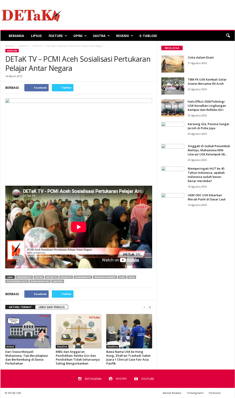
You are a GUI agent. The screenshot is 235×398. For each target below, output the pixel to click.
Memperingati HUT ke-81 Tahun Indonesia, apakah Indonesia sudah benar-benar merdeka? (206, 174)
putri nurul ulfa (17, 281)
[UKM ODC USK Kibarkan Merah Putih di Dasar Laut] (172, 201)
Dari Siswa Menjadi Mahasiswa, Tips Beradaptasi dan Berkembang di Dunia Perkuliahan (26, 357)
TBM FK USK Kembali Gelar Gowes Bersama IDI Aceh (207, 81)
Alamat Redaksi (172, 393)
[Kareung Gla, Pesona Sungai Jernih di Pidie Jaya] (172, 130)
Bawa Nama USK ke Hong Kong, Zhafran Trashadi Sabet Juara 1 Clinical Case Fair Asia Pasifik (128, 357)
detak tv (51, 277)
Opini (77, 36)
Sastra (99, 36)
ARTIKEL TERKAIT (20, 307)
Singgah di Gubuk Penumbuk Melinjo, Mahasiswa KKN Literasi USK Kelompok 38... (209, 150)
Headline (12, 50)
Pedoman (215, 393)
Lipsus (36, 36)
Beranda (16, 36)
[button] (228, 36)
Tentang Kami (195, 393)
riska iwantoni (40, 281)
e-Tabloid (148, 36)
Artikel (10, 346)
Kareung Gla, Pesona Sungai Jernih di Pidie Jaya (208, 126)
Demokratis (24, 277)
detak (38, 277)
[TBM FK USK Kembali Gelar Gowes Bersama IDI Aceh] (172, 86)
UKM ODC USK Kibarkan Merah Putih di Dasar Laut (207, 197)
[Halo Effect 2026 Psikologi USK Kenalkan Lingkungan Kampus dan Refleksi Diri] (172, 108)
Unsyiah (57, 281)
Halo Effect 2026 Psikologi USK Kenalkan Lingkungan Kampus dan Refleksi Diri (207, 105)
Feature (56, 36)
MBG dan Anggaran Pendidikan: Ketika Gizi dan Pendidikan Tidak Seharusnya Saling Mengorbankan (78, 357)
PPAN (131, 277)
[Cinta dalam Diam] (172, 64)
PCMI (122, 277)
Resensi (122, 36)
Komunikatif (83, 277)
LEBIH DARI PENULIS (52, 307)
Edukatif (66, 277)
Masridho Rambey (105, 277)
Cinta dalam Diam (201, 57)
